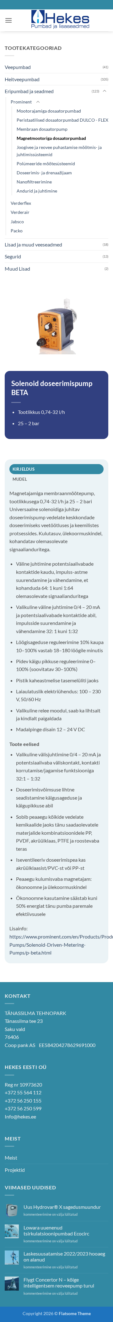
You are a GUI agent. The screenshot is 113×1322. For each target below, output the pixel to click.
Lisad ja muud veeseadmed (33, 244)
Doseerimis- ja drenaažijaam (44, 172)
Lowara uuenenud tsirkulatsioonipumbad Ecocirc (56, 1230)
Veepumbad (18, 67)
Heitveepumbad (22, 79)
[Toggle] (104, 91)
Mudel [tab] (20, 479)
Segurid (13, 256)
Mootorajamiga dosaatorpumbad (49, 111)
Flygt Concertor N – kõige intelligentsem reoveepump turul (59, 1282)
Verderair (20, 212)
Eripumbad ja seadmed (29, 91)
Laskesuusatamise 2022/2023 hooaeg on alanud (64, 1256)
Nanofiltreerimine (34, 181)
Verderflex (21, 203)
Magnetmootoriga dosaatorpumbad (51, 138)
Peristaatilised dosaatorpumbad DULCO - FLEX (62, 120)
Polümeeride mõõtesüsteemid (46, 163)
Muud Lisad (17, 269)
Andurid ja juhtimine (37, 190)
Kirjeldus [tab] (24, 469)
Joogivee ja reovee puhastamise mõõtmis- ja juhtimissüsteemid (59, 151)
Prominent (21, 101)
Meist (11, 1158)
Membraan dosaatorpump (42, 129)
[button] (8, 20)
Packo (17, 230)
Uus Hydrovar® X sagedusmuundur (62, 1207)
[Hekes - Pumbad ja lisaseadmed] (60, 20)
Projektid (15, 1170)
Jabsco (17, 221)
